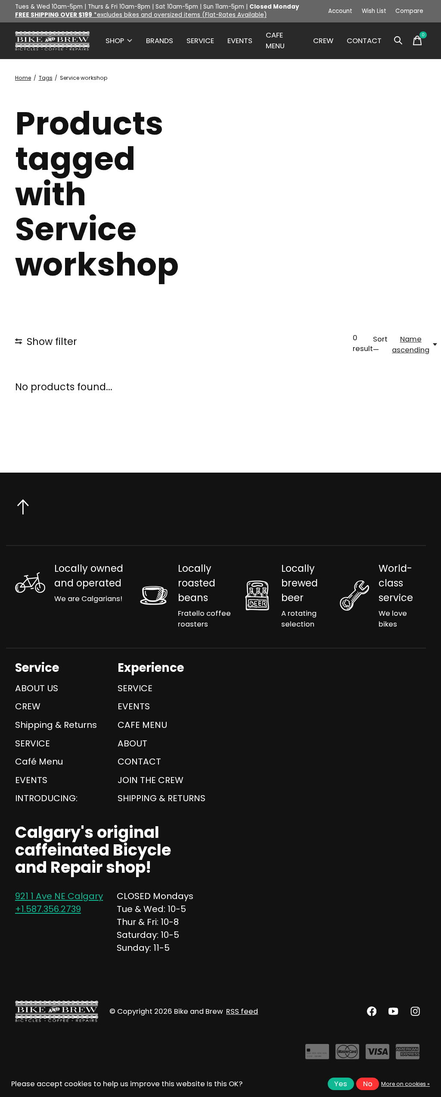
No (368, 1084)
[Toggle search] (398, 40)
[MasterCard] (347, 1055)
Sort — (380, 344)
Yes (340, 1084)
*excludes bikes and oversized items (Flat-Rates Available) (141, 15)
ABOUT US (36, 688)
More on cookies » (405, 1084)
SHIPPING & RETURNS (161, 798)
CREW (323, 41)
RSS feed (242, 1011)
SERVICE (200, 41)
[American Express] (407, 1055)
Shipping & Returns (56, 725)
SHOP (115, 41)
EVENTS (239, 41)
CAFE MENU (275, 40)
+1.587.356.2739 (48, 909)
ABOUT (132, 743)
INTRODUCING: (46, 798)
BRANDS (159, 41)
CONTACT (364, 41)
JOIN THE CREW (150, 780)
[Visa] (377, 1055)
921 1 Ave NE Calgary (59, 896)
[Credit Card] (317, 1055)
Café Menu (39, 761)
